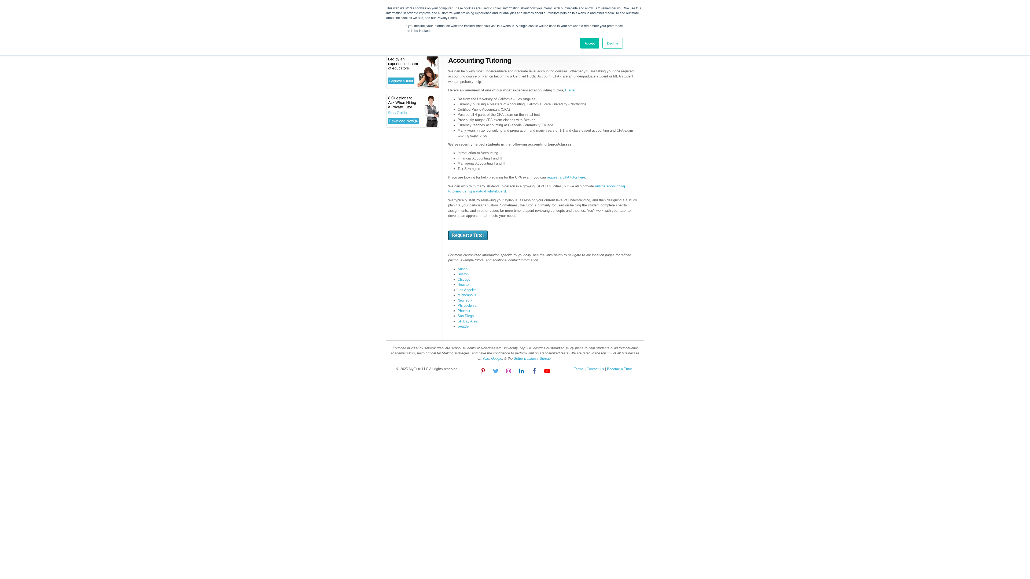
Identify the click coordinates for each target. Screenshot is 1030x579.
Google (496, 359)
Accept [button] (590, 43)
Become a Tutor (619, 369)
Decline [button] (612, 43)
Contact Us (596, 369)
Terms (579, 369)
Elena (570, 90)
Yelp (485, 359)
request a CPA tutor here (566, 177)
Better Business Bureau (532, 359)
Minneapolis (467, 295)
